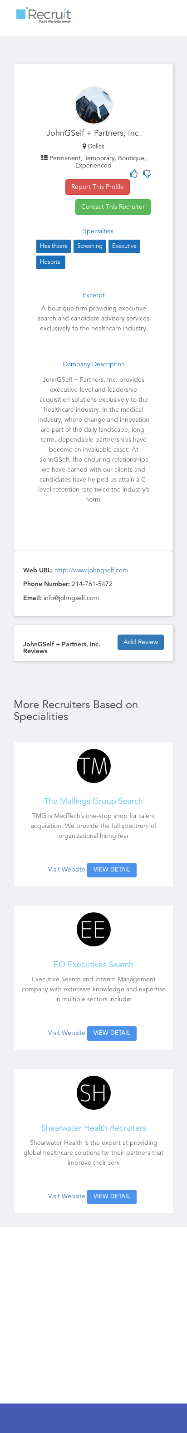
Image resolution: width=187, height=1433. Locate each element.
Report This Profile (97, 187)
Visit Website (66, 870)
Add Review (140, 642)
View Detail (112, 870)
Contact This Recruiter (113, 207)
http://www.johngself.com (91, 570)
